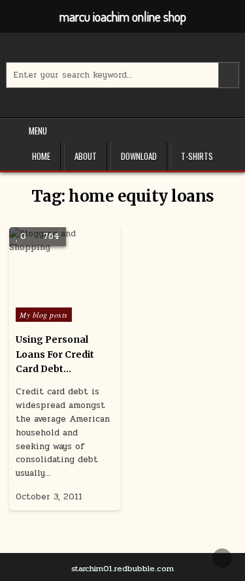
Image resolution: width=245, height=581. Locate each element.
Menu (38, 130)
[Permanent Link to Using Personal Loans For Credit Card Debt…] (64, 264)
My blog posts (44, 314)
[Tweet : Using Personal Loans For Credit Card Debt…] (36, 294)
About (85, 156)
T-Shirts (197, 156)
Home (41, 156)
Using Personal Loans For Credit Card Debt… (55, 354)
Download (139, 156)
